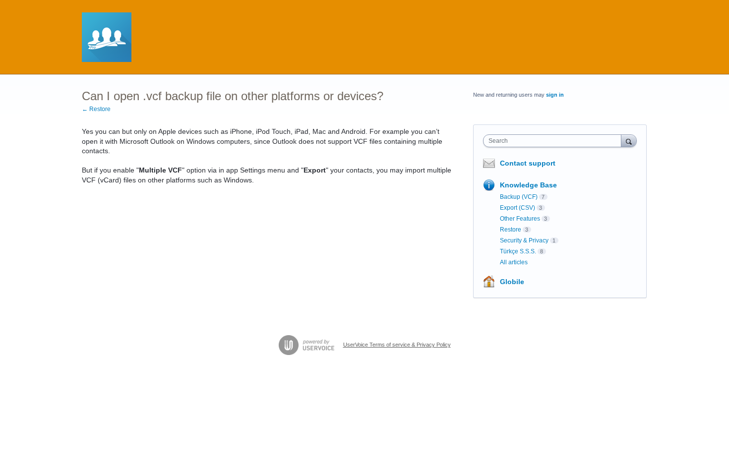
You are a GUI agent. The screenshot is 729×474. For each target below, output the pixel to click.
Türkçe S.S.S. (518, 251)
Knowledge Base (528, 185)
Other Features (520, 218)
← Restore (96, 109)
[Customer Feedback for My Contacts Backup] (106, 37)
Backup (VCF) (519, 196)
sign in (555, 95)
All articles (514, 262)
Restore (510, 229)
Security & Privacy (524, 240)
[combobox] (554, 140)
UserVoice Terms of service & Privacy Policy (397, 345)
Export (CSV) (517, 207)
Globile (512, 282)
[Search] (629, 140)
